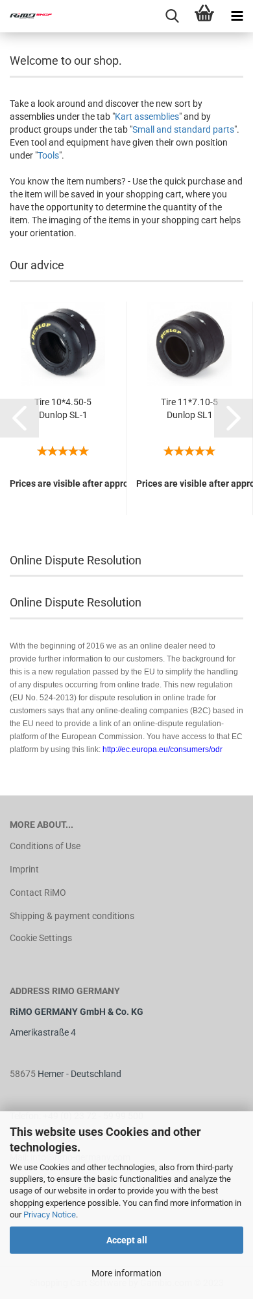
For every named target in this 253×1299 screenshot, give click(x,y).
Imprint (24, 869)
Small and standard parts (183, 129)
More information (126, 1273)
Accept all (126, 1240)
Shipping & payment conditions (72, 916)
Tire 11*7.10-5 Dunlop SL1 (189, 408)
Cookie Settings (41, 938)
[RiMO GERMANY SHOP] (26, 16)
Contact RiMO (38, 892)
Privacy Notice (49, 1214)
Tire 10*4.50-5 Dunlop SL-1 (62, 408)
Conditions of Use (45, 846)
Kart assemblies (147, 116)
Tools (48, 155)
